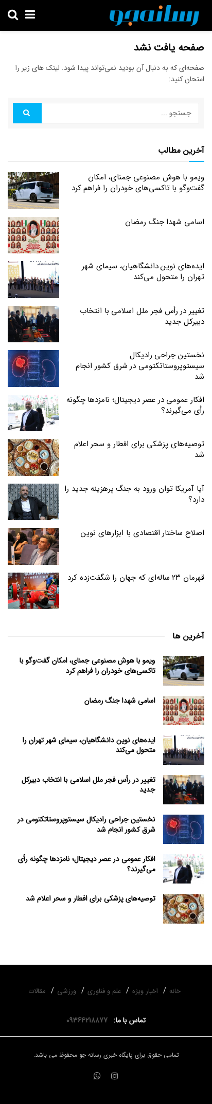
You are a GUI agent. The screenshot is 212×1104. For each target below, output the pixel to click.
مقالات (37, 991)
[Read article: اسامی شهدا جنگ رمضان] (33, 235)
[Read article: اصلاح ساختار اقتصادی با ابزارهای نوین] (33, 546)
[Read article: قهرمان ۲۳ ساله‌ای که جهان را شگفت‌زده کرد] (33, 591)
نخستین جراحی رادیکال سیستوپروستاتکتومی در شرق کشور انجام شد (140, 366)
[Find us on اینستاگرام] (114, 1077)
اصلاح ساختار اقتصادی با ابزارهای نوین (142, 533)
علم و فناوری (104, 991)
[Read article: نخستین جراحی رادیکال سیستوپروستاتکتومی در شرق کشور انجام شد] (33, 368)
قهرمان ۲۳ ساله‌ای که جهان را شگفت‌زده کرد (135, 578)
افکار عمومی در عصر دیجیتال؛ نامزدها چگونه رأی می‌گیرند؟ (135, 405)
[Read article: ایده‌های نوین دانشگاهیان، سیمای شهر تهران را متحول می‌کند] (33, 279)
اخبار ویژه (145, 991)
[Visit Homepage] (154, 15)
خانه (175, 991)
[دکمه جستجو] (13, 15)
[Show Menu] (30, 15)
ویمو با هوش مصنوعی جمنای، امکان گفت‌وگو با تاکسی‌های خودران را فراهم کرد (138, 182)
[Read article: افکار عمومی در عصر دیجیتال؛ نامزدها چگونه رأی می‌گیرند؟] (33, 413)
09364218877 (89, 1020)
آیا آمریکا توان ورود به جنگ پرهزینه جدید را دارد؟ (134, 494)
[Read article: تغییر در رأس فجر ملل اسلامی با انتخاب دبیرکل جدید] (33, 324)
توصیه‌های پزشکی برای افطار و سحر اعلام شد (139, 449)
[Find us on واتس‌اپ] (97, 1077)
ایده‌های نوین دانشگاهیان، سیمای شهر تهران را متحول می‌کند (143, 271)
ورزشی (66, 991)
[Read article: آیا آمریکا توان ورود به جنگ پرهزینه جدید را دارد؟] (33, 502)
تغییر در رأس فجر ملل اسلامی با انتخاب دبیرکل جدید (142, 316)
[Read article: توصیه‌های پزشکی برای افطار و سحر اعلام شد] (33, 457)
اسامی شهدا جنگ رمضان (164, 222)
